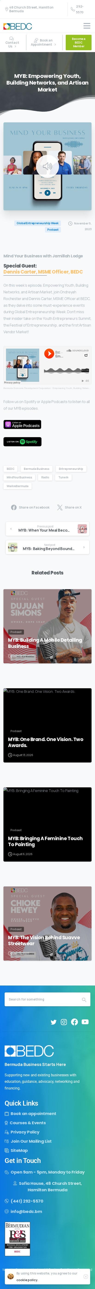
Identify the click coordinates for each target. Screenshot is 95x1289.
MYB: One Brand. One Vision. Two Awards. (45, 742)
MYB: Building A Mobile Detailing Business (45, 643)
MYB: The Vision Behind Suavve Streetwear (44, 941)
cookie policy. (27, 1280)
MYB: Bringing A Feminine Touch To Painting (45, 842)
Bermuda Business (36, 469)
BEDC (10, 469)
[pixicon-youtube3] (85, 1022)
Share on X (73, 507)
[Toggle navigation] (87, 26)
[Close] (85, 1276)
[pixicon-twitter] (53, 1022)
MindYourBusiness (19, 477)
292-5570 (79, 9)
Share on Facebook (34, 507)
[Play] (47, 166)
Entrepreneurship (71, 469)
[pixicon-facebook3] (74, 1022)
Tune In (63, 477)
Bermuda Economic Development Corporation (27, 388)
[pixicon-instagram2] (64, 1022)
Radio (45, 477)
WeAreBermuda (17, 486)
